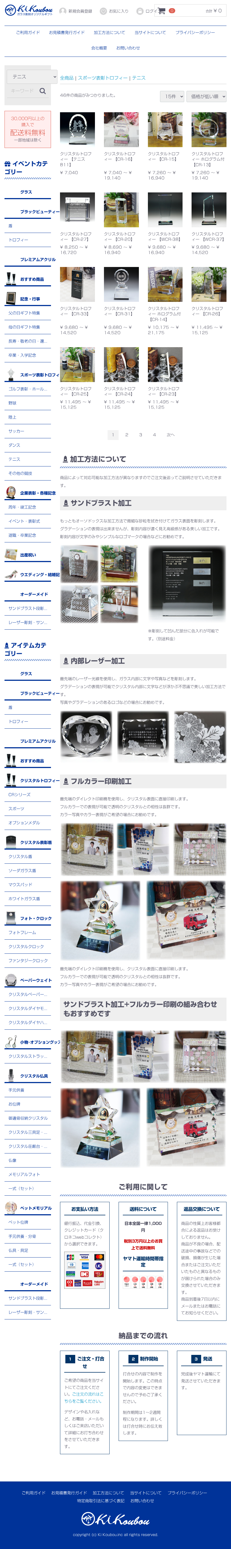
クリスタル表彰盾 (35, 843)
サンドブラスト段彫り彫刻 (29, 608)
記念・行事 (30, 299)
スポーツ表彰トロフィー (35, 375)
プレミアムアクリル (35, 260)
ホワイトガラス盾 (24, 899)
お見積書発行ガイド (67, 33)
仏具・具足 (18, 1251)
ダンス (14, 445)
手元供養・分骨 (22, 1237)
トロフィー (18, 240)
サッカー (16, 431)
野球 (12, 403)
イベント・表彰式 (24, 521)
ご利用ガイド (28, 33)
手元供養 (16, 1090)
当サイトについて (150, 33)
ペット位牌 (18, 1223)
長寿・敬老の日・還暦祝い (29, 341)
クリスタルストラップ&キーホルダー (29, 1057)
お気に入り (119, 11)
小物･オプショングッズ (35, 1043)
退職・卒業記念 (22, 535)
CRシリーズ (19, 795)
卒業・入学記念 (22, 355)
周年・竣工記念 (22, 507)
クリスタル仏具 (34, 1076)
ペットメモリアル (35, 1209)
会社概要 (99, 48)
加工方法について (109, 33)
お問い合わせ (128, 48)
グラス (26, 192)
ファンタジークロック (28, 961)
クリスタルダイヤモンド (29, 1009)
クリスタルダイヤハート (29, 1023)
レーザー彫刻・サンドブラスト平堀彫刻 (29, 623)
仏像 (12, 1161)
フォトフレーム (22, 933)
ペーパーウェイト (35, 981)
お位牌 (14, 1104)
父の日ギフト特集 (24, 313)
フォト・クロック (35, 919)
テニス (14, 459)
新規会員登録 (80, 11)
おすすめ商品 (32, 279)
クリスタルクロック (26, 947)
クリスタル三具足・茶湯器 (29, 1133)
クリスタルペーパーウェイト (29, 995)
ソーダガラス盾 (22, 871)
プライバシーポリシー (195, 33)
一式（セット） (22, 1189)
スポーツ (16, 809)
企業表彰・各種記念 (35, 493)
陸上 (12, 417)
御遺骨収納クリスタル (28, 1119)
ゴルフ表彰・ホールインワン (29, 389)
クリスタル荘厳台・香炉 (29, 1147)
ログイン (153, 11)
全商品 (67, 78)
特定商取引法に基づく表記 (101, 1501)
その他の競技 (20, 473)
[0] (162, 11)
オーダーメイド (34, 594)
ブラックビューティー (35, 212)
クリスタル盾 (20, 857)
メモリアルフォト (24, 1175)
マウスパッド (20, 885)
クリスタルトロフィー (35, 781)
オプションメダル (24, 823)
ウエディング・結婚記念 (35, 575)
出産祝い (28, 555)
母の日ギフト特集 (24, 327)
